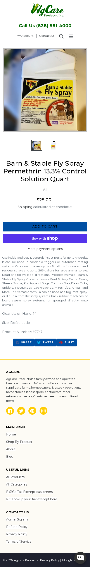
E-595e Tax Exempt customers (29, 492)
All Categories (16, 484)
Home (11, 434)
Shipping (25, 207)
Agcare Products (26, 560)
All (45, 190)
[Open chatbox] (80, 558)
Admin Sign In (17, 519)
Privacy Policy (16, 534)
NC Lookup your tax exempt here (31, 499)
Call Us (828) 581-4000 (45, 25)
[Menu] (71, 36)
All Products (15, 477)
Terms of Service (18, 542)
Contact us (46, 35)
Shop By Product (19, 442)
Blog (9, 457)
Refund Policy (17, 527)
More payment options (45, 249)
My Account (26, 35)
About (11, 449)
